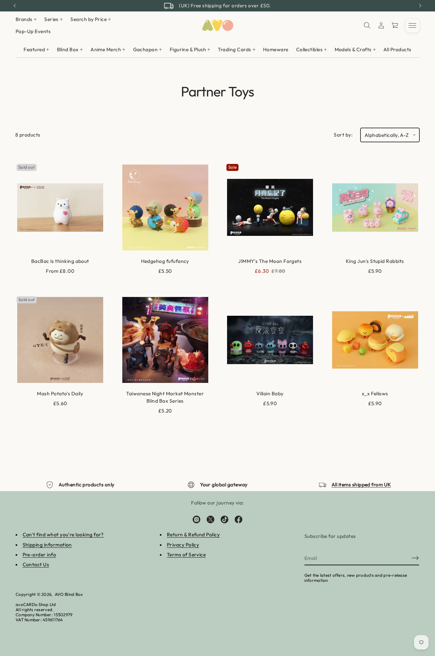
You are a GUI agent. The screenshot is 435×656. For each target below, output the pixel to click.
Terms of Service (186, 554)
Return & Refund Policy (193, 534)
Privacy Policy (183, 544)
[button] (367, 25)
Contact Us (36, 564)
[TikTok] (225, 519)
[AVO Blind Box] (217, 25)
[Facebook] (239, 519)
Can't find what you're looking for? (63, 534)
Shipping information (47, 544)
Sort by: (343, 134)
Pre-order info (39, 554)
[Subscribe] (415, 558)
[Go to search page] (367, 25)
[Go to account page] (381, 25)
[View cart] (395, 25)
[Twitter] (210, 519)
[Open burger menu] (412, 25)
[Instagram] (196, 519)
